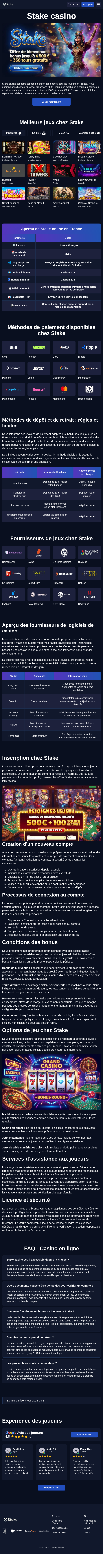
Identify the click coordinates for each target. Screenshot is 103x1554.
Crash (62, 133)
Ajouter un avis (84, 1434)
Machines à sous (87, 133)
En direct (36, 133)
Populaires (11, 133)
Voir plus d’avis (51, 1487)
